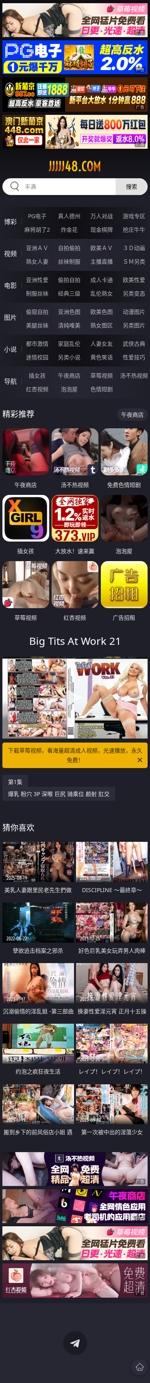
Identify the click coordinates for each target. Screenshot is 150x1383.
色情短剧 (101, 389)
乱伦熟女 (101, 293)
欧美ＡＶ (101, 248)
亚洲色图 (69, 311)
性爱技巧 (134, 357)
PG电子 (37, 216)
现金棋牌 (101, 229)
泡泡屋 (69, 389)
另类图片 (134, 325)
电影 (10, 285)
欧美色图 (101, 311)
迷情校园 (37, 357)
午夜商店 (69, 375)
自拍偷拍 (69, 248)
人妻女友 (101, 343)
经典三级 (69, 293)
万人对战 (101, 216)
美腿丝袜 (37, 325)
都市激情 (37, 343)
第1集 (15, 782)
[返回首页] (140, 1367)
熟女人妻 (37, 261)
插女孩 (37, 375)
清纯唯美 (69, 325)
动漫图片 (134, 311)
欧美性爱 (134, 280)
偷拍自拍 (69, 280)
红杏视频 (37, 389)
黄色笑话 (101, 357)
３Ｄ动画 (134, 248)
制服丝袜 (37, 293)
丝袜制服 (69, 261)
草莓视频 (101, 375)
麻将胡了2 (37, 229)
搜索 (131, 186)
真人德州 (69, 216)
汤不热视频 (134, 375)
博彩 (10, 221)
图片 (10, 317)
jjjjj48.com (75, 166)
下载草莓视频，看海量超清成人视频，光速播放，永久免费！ (75, 755)
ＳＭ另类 (134, 261)
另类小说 (69, 357)
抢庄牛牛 (134, 229)
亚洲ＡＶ (37, 248)
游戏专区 (134, 216)
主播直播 (101, 261)
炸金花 (69, 229)
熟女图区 (101, 325)
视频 (10, 253)
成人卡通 (101, 280)
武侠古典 (134, 343)
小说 (10, 349)
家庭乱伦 (69, 343)
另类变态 (134, 293)
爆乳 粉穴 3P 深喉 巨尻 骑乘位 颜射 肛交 (59, 794)
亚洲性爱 (37, 280)
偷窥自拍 (37, 311)
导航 (10, 381)
